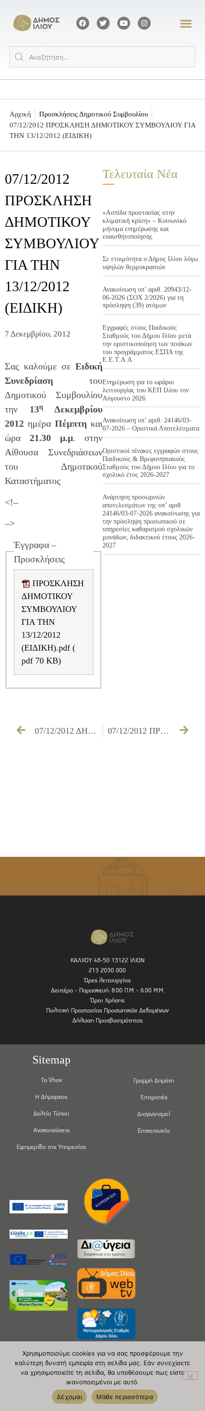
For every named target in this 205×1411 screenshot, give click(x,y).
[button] (186, 23)
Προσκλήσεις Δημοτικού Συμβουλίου (93, 114)
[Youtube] (123, 23)
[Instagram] (144, 23)
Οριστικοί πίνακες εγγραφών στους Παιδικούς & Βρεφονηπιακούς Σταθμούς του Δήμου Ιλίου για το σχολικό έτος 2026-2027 (150, 462)
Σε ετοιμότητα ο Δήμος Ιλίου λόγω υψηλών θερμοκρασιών (150, 263)
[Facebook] (82, 23)
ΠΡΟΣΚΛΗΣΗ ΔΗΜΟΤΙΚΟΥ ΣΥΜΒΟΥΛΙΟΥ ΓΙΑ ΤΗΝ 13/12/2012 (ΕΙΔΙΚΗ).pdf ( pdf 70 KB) (52, 622)
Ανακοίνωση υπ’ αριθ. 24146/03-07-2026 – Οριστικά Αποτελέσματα (150, 424)
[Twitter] (103, 23)
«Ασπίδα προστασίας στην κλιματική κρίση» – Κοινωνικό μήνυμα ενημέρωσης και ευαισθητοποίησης (144, 224)
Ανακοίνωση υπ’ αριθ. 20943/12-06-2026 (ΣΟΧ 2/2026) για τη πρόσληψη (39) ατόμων (147, 297)
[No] (190, 1375)
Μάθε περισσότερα (124, 1396)
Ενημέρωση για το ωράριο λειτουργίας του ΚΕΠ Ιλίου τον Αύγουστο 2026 (145, 390)
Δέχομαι (69, 1396)
